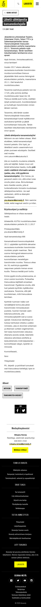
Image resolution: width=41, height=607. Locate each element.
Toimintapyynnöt (21, 388)
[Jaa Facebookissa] (17, 410)
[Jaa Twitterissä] (23, 410)
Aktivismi (7, 388)
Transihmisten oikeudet (13, 395)
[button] (37, 3)
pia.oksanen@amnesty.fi (14, 200)
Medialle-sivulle (20, 450)
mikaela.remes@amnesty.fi (20, 444)
